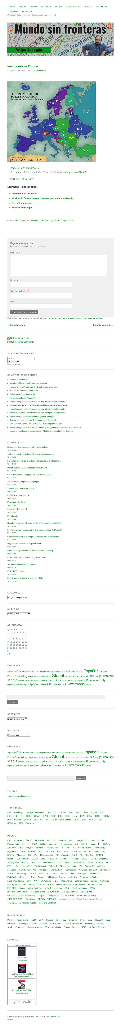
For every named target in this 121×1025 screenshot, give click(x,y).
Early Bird (11, 877)
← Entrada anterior (16, 325)
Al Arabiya (64, 866)
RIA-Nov (75, 859)
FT (54, 840)
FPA (71, 812)
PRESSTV (52, 859)
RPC (59, 851)
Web (12, 301)
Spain (26, 684)
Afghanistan (11, 671)
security (100, 680)
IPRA (82, 816)
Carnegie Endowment (35, 812)
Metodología (12, 516)
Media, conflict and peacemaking (33, 383)
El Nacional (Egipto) (27, 903)
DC (57, 855)
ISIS (92, 676)
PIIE (101, 812)
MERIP (10, 859)
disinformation (68, 671)
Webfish (17, 364)
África (88, 684)
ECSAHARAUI (68, 895)
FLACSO (99, 920)
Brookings (18, 812)
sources (19, 684)
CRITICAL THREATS (47, 899)
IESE (108, 920)
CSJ (64, 920)
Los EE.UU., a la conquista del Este (47, 424)
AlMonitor (21, 855)
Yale (57, 920)
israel (96, 676)
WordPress (29, 1016)
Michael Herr (23, 960)
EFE (21, 848)
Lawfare (94, 881)
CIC (55, 812)
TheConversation (79, 888)
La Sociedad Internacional (18, 495)
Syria (32, 684)
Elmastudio (54, 1016)
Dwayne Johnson (17, 420)
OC (39, 862)
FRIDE (78, 812)
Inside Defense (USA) (86, 895)
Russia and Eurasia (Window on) (21, 895)
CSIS (28, 816)
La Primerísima (23, 859)
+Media (93, 859)
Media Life (43, 873)
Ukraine (56, 684)
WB (34, 870)
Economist (90, 840)
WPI (29, 881)
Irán (87, 676)
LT (99, 844)
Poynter (41, 877)
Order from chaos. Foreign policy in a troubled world (29, 475)
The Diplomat (40, 866)
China (20, 671)
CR (81, 855)
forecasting (21, 676)
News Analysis (46, 855)
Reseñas (13, 11)
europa (92, 844)
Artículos (46, 7)
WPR (36, 881)
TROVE (32, 873)
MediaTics (64, 859)
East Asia (30, 823)
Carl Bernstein (23, 993)
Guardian (62, 840)
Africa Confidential (37, 884)
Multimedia (101, 7)
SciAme (99, 862)
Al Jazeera (18, 840)
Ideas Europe (65, 820)
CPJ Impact (105, 870)
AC (41, 820)
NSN (9, 820)
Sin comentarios (39, 70)
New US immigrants (22, 203)
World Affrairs (57, 870)
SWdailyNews (13, 862)
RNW (34, 844)
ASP (9, 812)
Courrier (101, 840)
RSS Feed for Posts (19, 338)
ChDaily (106, 844)
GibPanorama (49, 862)
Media (12, 680)
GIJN (60, 862)
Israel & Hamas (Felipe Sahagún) (40, 416)
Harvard (49, 920)
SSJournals (46, 881)
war (73, 684)
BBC (71, 840)
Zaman (10, 873)
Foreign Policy (33, 676)
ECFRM (106, 816)
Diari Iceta (103, 859)
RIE (16, 816)
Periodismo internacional (22, 945)
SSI (35, 820)
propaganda (79, 680)
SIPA (41, 920)
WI (47, 820)
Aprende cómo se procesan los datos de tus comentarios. (75, 318)
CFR (49, 812)
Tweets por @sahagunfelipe (19, 796)
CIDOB (63, 812)
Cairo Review (24, 870)
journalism (106, 676)
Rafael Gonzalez (17, 398)
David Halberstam (23, 976)
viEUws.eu (23, 877)
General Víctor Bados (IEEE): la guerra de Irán (37, 387)
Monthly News (13, 884)
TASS (92, 888)
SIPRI (45, 816)
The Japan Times (37, 892)
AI (22, 816)
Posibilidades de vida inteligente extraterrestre (46, 402)
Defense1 (53, 866)
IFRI (86, 812)
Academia (56, 927)
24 (8, 648)
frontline (17, 820)
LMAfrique (81, 873)
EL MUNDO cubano (15, 571)
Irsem (74, 816)
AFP (97, 851)
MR (107, 862)
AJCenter (43, 923)
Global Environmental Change (89, 899)
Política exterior (64, 680)
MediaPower (66, 881)
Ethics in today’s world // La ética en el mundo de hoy (30, 550)
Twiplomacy (21, 873)
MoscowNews (66, 844)
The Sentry (30, 899)
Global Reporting (63, 884)
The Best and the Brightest (21, 974)
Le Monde (39, 840)
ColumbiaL (19, 927)
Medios (58, 7)
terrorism (41, 684)
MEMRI (92, 820)
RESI (56, 881)
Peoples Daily (13, 844)
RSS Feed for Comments (22, 342)
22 (23, 645)
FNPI (33, 923)
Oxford (84, 844)
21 (20, 645)
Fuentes (42, 676)
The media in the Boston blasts (20, 488)
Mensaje (15, 253)
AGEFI (50, 884)
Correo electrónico (19, 291)
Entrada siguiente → (103, 325)
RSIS (84, 927)
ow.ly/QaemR (76, 172)
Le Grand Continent (70, 892)
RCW (90, 862)
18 (11, 645)
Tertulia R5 (89, 866)
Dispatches (22, 957)
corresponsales (43, 672)
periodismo (47, 680)
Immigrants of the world (24, 193)
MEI (21, 823)
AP (85, 851)
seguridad (11, 685)
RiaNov (43, 844)
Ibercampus (23, 923)
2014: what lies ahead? (17, 509)
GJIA (82, 920)
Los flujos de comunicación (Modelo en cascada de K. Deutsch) (53, 427)
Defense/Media (81, 881)
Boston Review (84, 848)
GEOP (54, 820)
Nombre (14, 280)
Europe (45, 221)
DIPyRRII (11, 923)
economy (79, 672)
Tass (33, 877)
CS (29, 855)
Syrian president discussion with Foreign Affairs (27, 447)
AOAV (35, 859)
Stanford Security (71, 927)
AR (76, 844)
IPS (33, 862)
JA (23, 844)
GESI (67, 888)
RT (90, 851)
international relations (73, 676)
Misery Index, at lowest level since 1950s (25, 578)
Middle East (29, 681)
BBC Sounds (86, 892)
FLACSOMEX (56, 923)
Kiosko (22, 888)
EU (98, 671)
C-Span (41, 895)
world (80, 684)
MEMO (48, 888)
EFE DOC (11, 888)
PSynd (94, 812)
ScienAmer (76, 851)
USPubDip (11, 823)
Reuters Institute (95, 884)
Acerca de (27, 11)
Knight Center (23, 920)
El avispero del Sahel (16, 502)
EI (63, 848)
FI (28, 844)
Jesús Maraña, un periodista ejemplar (23, 482)
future (48, 676)
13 (17, 642)
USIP (76, 820)
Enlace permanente (66, 221)
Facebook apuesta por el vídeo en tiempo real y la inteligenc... (34, 461)
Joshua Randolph (17, 405)
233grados (11, 870)
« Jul (9, 654)
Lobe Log (58, 888)
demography (36, 221)
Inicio (12, 7)
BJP (46, 851)
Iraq (83, 676)
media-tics (72, 877)
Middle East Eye (35, 888)
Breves (88, 7)
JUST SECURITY (15, 899)
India (74, 866)
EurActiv (65, 855)
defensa (58, 671)
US (67, 684)
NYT (48, 840)
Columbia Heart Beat (88, 870)
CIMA (84, 859)
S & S (74, 855)
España (33, 7)
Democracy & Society (89, 877)
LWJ (80, 866)
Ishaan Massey (16, 413)
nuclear (36, 681)
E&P (40, 851)
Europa (104, 672)
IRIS (67, 816)
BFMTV (10, 855)
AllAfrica (39, 848)
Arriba (10, 1019)
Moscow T (53, 844)
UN (63, 685)
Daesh (52, 671)
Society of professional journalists (21, 564)
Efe (52, 851)
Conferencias (73, 7)
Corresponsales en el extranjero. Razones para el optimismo (33, 537)
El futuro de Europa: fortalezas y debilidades (26, 557)
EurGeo (54, 873)
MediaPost (27, 866)
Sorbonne (73, 920)
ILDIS (97, 816)
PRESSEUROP (52, 848)
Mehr (72, 873)
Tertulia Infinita (95, 873)
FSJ (24, 884)
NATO (68, 862)
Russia (90, 680)
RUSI (83, 820)
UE (49, 684)
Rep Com (89, 855)
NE (68, 848)
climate (27, 671)
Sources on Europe (22, 207)
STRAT (36, 816)
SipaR (10, 927)
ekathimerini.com (66, 899)
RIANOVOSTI (79, 862)
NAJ (35, 855)
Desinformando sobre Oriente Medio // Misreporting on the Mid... (34, 523)
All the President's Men (22, 990)
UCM (34, 920)
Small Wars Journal (15, 881)
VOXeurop (104, 881)
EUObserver (53, 892)
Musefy (13, 383)
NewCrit (63, 873)
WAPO (29, 840)
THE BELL (12, 903)
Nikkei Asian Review (56, 877)
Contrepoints (71, 870)
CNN (9, 840)
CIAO (90, 920)
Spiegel (79, 840)
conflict (33, 671)
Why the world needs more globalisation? (24, 544)
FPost (10, 866)
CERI (53, 816)
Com (43, 859)
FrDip (9, 816)
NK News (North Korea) (17, 892)
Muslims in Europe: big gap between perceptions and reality (43, 198)
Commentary (99, 848)
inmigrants (53, 221)
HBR (23, 851)
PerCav (25, 862)
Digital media (12, 851)
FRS (60, 816)
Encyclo (27, 820)
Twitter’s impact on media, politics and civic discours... (30, 454)
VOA (66, 851)
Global (58, 675)
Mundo (22, 7)
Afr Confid (11, 848)
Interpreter (43, 870)
